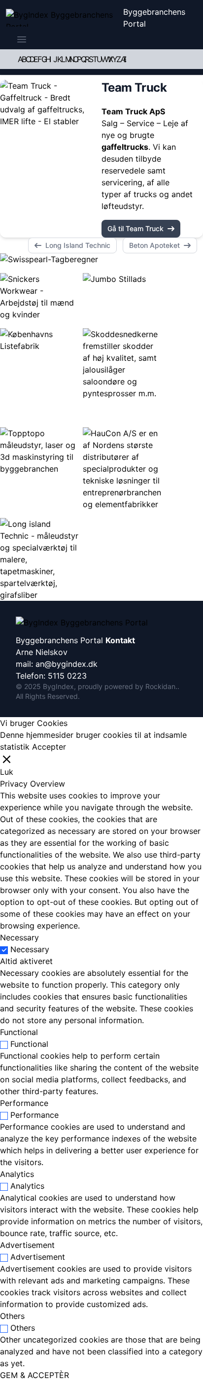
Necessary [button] (19, 937)
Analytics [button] (17, 1174)
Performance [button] (24, 1103)
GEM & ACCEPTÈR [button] (34, 1375)
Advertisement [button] (27, 1245)
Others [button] (12, 1316)
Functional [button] (19, 1032)
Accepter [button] (49, 747)
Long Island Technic (77, 245)
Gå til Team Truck (135, 228)
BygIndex (58, 686)
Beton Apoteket (154, 245)
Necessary (29, 949)
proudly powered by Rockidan (126, 686)
